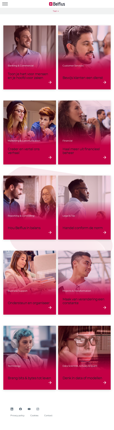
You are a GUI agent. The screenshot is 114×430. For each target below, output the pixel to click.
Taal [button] (55, 11)
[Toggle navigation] (5, 4)
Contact (48, 415)
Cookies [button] (34, 415)
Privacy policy (17, 415)
